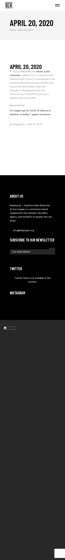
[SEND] (52, 250)
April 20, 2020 (35, 124)
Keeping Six (19, 124)
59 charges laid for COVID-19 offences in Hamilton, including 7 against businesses (30, 113)
